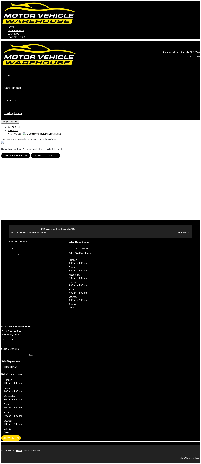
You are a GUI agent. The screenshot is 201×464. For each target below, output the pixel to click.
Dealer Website (184, 458)
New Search (13, 131)
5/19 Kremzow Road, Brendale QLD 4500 (179, 52)
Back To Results (14, 127)
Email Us (19, 451)
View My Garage (34, 134)
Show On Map (182, 233)
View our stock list (46, 156)
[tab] (100, 335)
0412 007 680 (193, 57)
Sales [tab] (20, 255)
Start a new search (16, 156)
